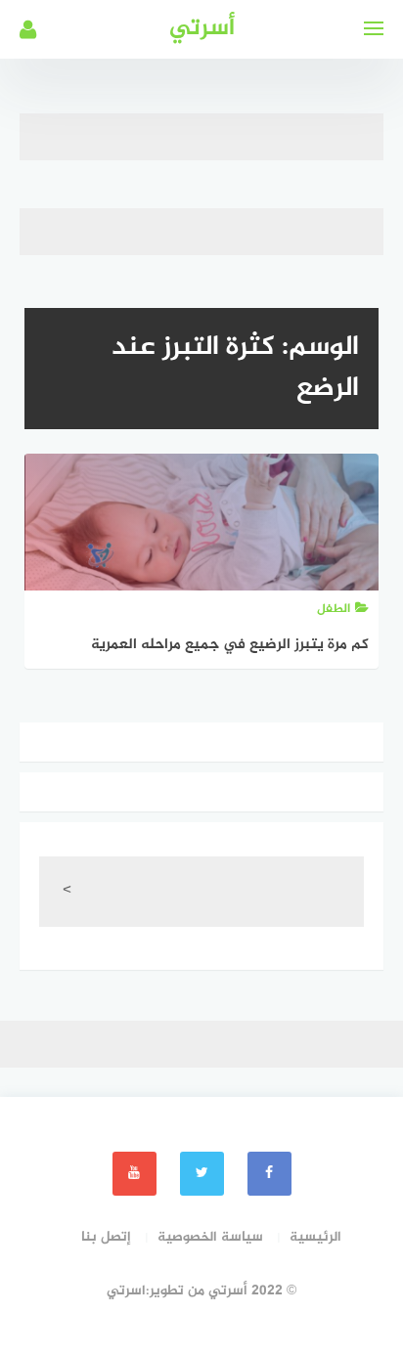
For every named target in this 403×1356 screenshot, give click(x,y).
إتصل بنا (106, 1237)
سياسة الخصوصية (210, 1237)
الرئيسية (315, 1237)
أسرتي (202, 29)
